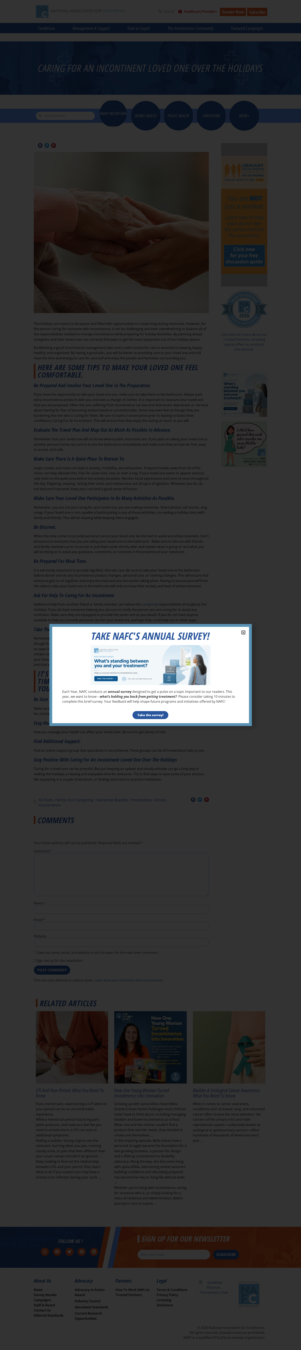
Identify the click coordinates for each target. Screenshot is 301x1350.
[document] (150, 675)
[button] (243, 632)
